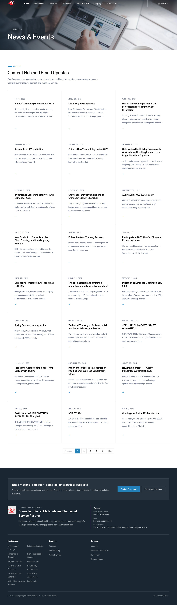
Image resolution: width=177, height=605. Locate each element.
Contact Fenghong (128, 489)
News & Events (55, 555)
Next (110, 451)
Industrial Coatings (35, 546)
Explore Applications (153, 489)
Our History (95, 555)
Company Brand (97, 559)
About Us (94, 546)
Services (52, 546)
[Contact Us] (153, 3)
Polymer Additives (15, 561)
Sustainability (54, 550)
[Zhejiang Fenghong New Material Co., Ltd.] (12, 3)
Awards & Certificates (100, 550)
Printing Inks (32, 581)
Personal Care (33, 561)
